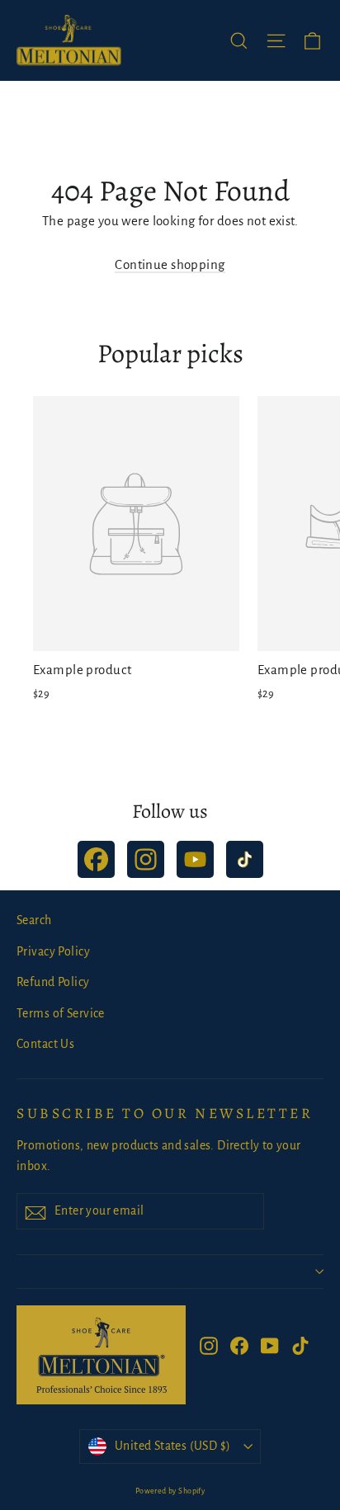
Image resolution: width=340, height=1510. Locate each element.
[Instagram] (145, 859)
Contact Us (45, 1043)
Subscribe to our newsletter (165, 1113)
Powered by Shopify (170, 1491)
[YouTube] (195, 859)
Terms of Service (61, 1013)
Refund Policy (53, 982)
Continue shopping (169, 264)
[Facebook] (96, 859)
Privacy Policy (53, 951)
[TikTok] (244, 859)
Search (34, 920)
